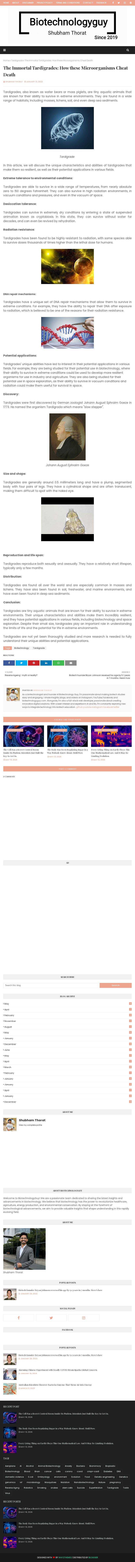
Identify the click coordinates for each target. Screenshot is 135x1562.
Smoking (41, 1487)
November (67, 1021)
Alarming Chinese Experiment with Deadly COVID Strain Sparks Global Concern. (57, 1369)
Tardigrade (17, 60)
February (67, 1015)
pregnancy (115, 1482)
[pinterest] (130, 3)
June (67, 1049)
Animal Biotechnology (49, 1466)
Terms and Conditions (68, 2)
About (15, 2)
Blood (27, 1471)
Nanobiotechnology (84, 1482)
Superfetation (96, 1487)
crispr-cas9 (93, 1471)
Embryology (44, 1476)
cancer (48, 1471)
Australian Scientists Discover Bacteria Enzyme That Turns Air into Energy (55, 1384)
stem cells (67, 1487)
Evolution (75, 1476)
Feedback (101, 2)
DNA (119, 1471)
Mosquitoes (50, 1482)
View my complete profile (30, 1125)
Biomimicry (95, 1466)
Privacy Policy (45, 2)
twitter (116, 707)
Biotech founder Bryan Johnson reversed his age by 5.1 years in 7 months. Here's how (60, 1290)
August (67, 1026)
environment (60, 1476)
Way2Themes (65, 1557)
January (67, 1038)
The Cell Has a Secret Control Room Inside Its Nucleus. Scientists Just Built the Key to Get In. (23, 752)
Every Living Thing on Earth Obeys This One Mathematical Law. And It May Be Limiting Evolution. (110, 752)
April (67, 1009)
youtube (87, 707)
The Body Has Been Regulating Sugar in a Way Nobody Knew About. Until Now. (67, 751)
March (67, 1067)
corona (68, 1471)
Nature (102, 1482)
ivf (21, 1482)
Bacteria (80, 1466)
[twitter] (119, 3)
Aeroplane (10, 1466)
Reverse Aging (12, 1487)
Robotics (28, 1487)
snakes (54, 1487)
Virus (7, 1493)
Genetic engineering (104, 1476)
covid (80, 1471)
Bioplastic (110, 1466)
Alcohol (30, 1466)
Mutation (65, 1482)
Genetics (123, 1476)
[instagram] (125, 3)
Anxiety (68, 1466)
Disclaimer (28, 2)
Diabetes (108, 1471)
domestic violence (14, 1476)
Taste (126, 1487)
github (79, 707)
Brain (37, 1471)
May (67, 1003)
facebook (108, 707)
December (67, 1044)
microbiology (33, 1482)
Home (6, 2)
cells (58, 1471)
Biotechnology (21, 648)
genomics (10, 1482)
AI (21, 1466)
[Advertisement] (28, 918)
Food (87, 1476)
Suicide (81, 1487)
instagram (97, 707)
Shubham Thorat (14, 81)
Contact (88, 2)
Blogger (93, 1557)
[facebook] (113, 3)
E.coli (30, 1476)
